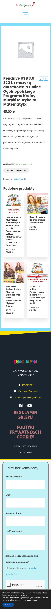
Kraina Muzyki (19, 178)
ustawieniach (32, 600)
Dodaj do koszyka (16, 170)
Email (8, 495)
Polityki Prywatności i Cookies (25, 432)
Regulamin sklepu (25, 415)
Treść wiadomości (15, 531)
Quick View (13, 210)
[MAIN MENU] (26, 15)
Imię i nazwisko (13, 476)
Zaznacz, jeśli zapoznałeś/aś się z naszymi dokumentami (21, 559)
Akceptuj (8, 604)
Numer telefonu (13, 513)
